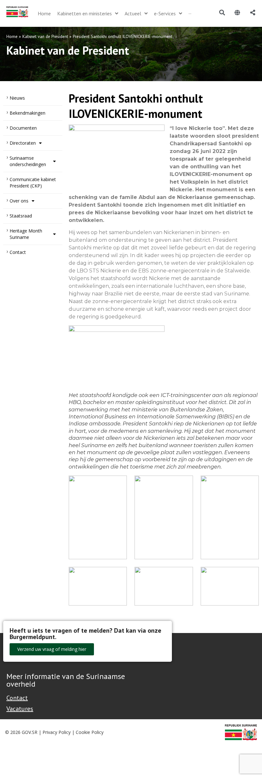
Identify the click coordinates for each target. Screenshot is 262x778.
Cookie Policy (90, 732)
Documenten (23, 128)
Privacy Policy (56, 732)
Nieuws (17, 98)
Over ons (19, 201)
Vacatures (19, 709)
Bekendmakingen (27, 113)
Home (12, 36)
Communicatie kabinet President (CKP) (33, 182)
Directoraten (23, 143)
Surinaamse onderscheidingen (28, 161)
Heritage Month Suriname (26, 234)
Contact (18, 252)
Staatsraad (21, 216)
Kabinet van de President (45, 36)
